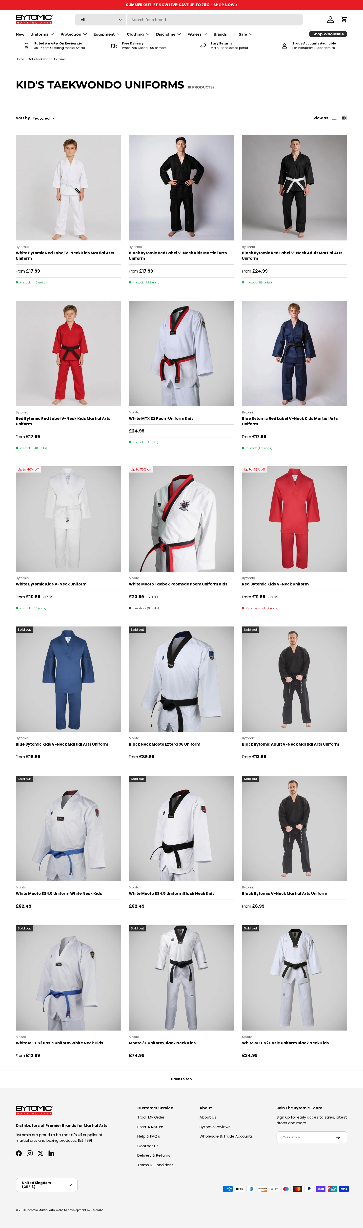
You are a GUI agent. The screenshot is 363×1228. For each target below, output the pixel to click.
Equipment (104, 34)
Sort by (23, 118)
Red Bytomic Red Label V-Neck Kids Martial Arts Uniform (63, 421)
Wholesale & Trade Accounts (226, 1136)
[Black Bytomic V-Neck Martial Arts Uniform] (294, 828)
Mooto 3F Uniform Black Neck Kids (162, 1043)
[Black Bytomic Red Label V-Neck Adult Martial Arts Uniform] (294, 187)
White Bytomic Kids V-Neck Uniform (51, 584)
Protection (70, 34)
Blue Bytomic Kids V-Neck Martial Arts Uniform (62, 744)
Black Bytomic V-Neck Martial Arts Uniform (284, 893)
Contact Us (148, 1145)
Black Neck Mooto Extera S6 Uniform (164, 744)
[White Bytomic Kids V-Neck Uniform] (68, 519)
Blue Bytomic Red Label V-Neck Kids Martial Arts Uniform (290, 421)
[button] (344, 19)
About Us (208, 1117)
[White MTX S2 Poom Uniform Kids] (181, 353)
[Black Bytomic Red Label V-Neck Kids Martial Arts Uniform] (181, 187)
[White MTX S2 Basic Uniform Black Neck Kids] (294, 978)
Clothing (135, 34)
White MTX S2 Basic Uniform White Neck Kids (59, 1043)
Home (20, 59)
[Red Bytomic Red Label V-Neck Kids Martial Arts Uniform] (68, 353)
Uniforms (39, 34)
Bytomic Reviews (215, 1126)
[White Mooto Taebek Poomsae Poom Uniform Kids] (181, 519)
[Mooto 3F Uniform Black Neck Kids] (181, 978)
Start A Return (150, 1126)
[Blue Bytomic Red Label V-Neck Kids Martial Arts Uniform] (294, 353)
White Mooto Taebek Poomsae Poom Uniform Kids (178, 584)
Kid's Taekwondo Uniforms (47, 59)
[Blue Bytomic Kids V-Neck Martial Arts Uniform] (68, 679)
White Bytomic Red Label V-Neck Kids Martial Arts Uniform (65, 255)
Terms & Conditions (155, 1164)
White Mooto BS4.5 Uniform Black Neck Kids (172, 893)
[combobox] (189, 19)
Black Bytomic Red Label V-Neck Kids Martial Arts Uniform (178, 255)
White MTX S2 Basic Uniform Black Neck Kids (285, 1043)
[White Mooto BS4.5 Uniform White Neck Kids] (68, 828)
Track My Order (150, 1117)
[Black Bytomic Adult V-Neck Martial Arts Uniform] (294, 679)
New (20, 34)
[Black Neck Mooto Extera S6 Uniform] (181, 679)
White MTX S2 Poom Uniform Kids (161, 418)
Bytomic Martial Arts (41, 1210)
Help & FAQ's (148, 1136)
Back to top (181, 1079)
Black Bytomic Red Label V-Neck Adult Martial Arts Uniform (292, 255)
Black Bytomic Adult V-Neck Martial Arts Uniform (290, 744)
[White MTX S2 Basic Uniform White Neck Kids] (68, 978)
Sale (243, 34)
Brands (220, 34)
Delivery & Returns (153, 1155)
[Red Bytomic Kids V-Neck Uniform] (294, 519)
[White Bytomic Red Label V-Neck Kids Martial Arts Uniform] (68, 187)
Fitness (194, 34)
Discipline (165, 34)
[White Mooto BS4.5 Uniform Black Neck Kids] (181, 828)
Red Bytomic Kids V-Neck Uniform (275, 584)
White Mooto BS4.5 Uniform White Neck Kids (59, 893)
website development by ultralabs (79, 1210)
